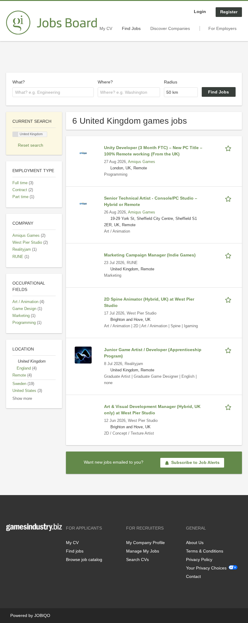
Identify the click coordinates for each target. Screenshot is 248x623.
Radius (170, 82)
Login (200, 11)
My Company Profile (145, 542)
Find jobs (74, 551)
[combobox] (53, 92)
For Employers (222, 28)
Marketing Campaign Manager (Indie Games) (150, 255)
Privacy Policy (199, 559)
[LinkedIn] (29, 543)
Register (228, 11)
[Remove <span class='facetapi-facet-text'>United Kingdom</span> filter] (15, 134)
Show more (22, 398)
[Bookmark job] (229, 147)
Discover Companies (170, 28)
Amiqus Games (141, 162)
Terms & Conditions (204, 551)
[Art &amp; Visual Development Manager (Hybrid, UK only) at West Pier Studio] (83, 411)
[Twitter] (20, 543)
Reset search (30, 145)
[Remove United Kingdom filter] (15, 361)
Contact (193, 576)
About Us (195, 542)
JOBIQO (42, 615)
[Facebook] (10, 543)
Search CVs (137, 559)
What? (18, 82)
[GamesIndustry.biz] (51, 23)
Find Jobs (131, 28)
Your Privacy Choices (206, 568)
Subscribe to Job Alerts (195, 462)
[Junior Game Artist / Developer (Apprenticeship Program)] (83, 354)
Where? (105, 82)
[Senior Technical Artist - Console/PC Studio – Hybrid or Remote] (83, 203)
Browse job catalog (84, 559)
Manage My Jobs (142, 551)
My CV (106, 28)
